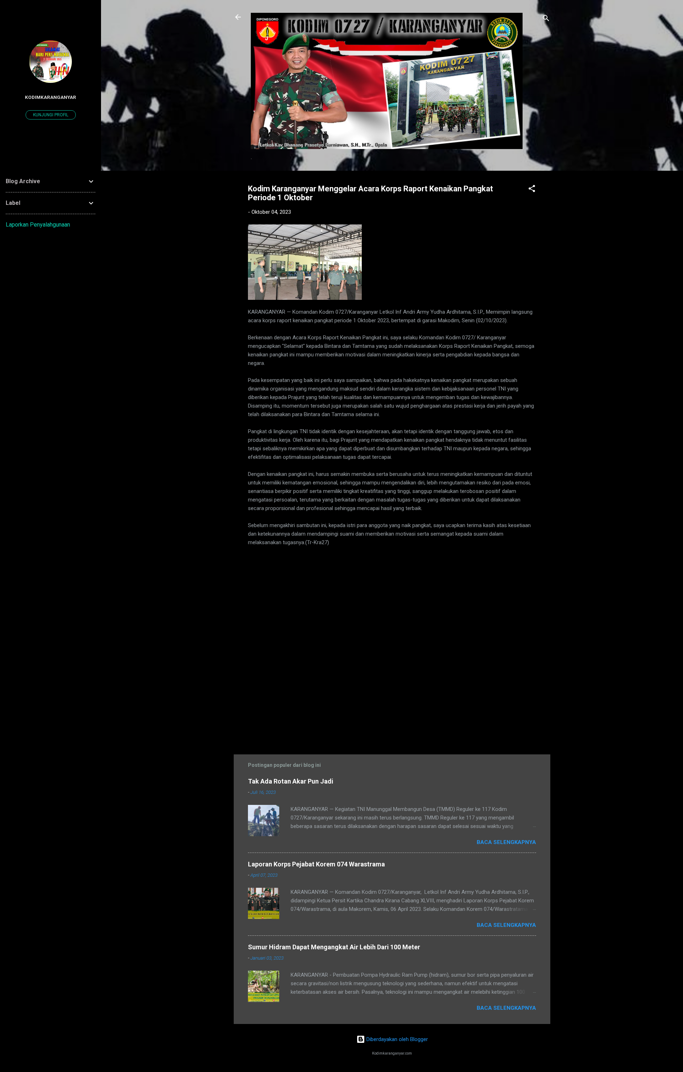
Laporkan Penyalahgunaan (38, 224)
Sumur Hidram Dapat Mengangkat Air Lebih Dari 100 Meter (334, 947)
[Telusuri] (546, 19)
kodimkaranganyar (50, 97)
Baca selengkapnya (506, 842)
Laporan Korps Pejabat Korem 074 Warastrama (316, 864)
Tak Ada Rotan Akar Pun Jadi (290, 781)
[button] (532, 189)
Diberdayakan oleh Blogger (396, 1039)
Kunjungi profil (50, 114)
